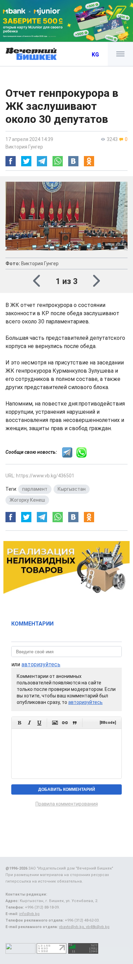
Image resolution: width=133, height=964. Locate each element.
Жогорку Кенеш (27, 500)
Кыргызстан (72, 489)
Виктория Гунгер (24, 147)
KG (95, 54)
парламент (34, 489)
